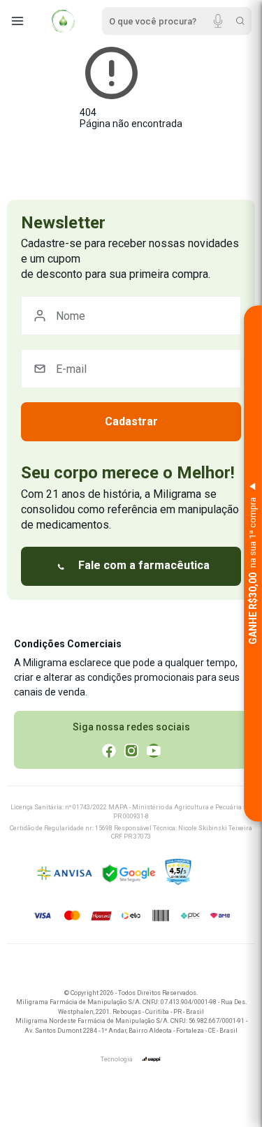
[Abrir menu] (17, 21)
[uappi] (151, 1059)
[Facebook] (109, 751)
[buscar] (240, 21)
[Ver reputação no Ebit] (213, 873)
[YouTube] (154, 751)
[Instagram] (131, 751)
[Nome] (131, 315)
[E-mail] (131, 368)
